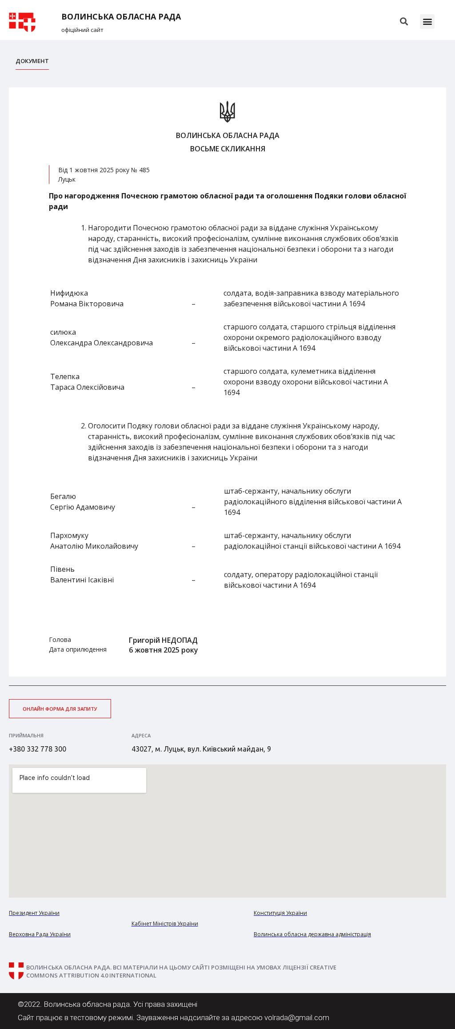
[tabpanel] (227, 382)
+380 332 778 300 (37, 749)
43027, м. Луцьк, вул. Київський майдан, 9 (201, 749)
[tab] (32, 63)
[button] (427, 21)
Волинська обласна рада (121, 17)
